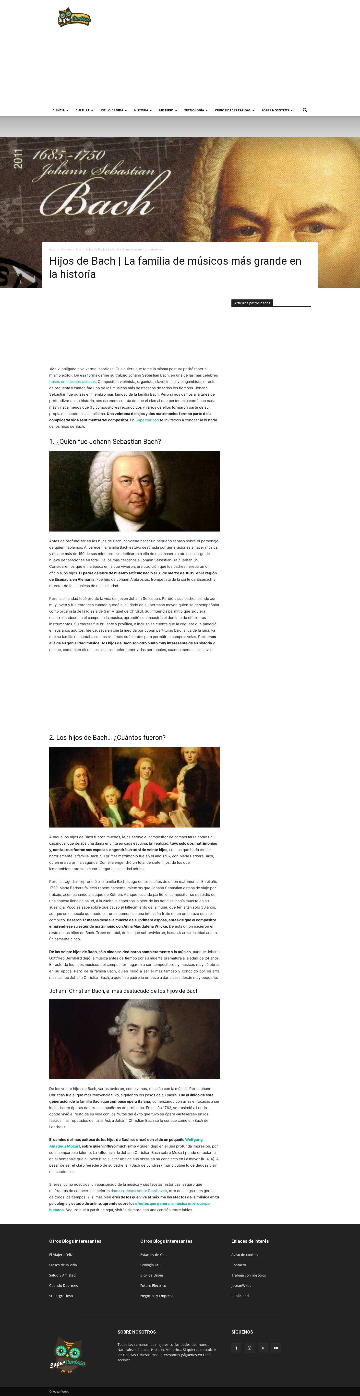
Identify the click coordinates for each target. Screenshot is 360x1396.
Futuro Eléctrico (153, 1285)
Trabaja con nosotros (248, 1275)
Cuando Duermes (63, 1285)
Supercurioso (147, 420)
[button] (305, 110)
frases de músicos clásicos (72, 381)
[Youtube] (276, 1348)
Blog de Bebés (152, 1275)
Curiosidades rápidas (233, 110)
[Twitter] (263, 1348)
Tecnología (194, 110)
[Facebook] (236, 1348)
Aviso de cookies (244, 1254)
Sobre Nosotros (275, 110)
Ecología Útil (150, 1265)
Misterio (166, 110)
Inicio (52, 249)
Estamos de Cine (154, 1254)
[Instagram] (249, 1348)
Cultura (82, 110)
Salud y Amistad (62, 1275)
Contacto (238, 1265)
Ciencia (59, 110)
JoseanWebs (241, 1285)
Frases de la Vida (63, 1265)
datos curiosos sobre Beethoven (139, 1190)
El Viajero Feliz (61, 1254)
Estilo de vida (111, 110)
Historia (141, 110)
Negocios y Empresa (156, 1295)
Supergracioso (61, 1295)
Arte (79, 249)
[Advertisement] (221, 18)
